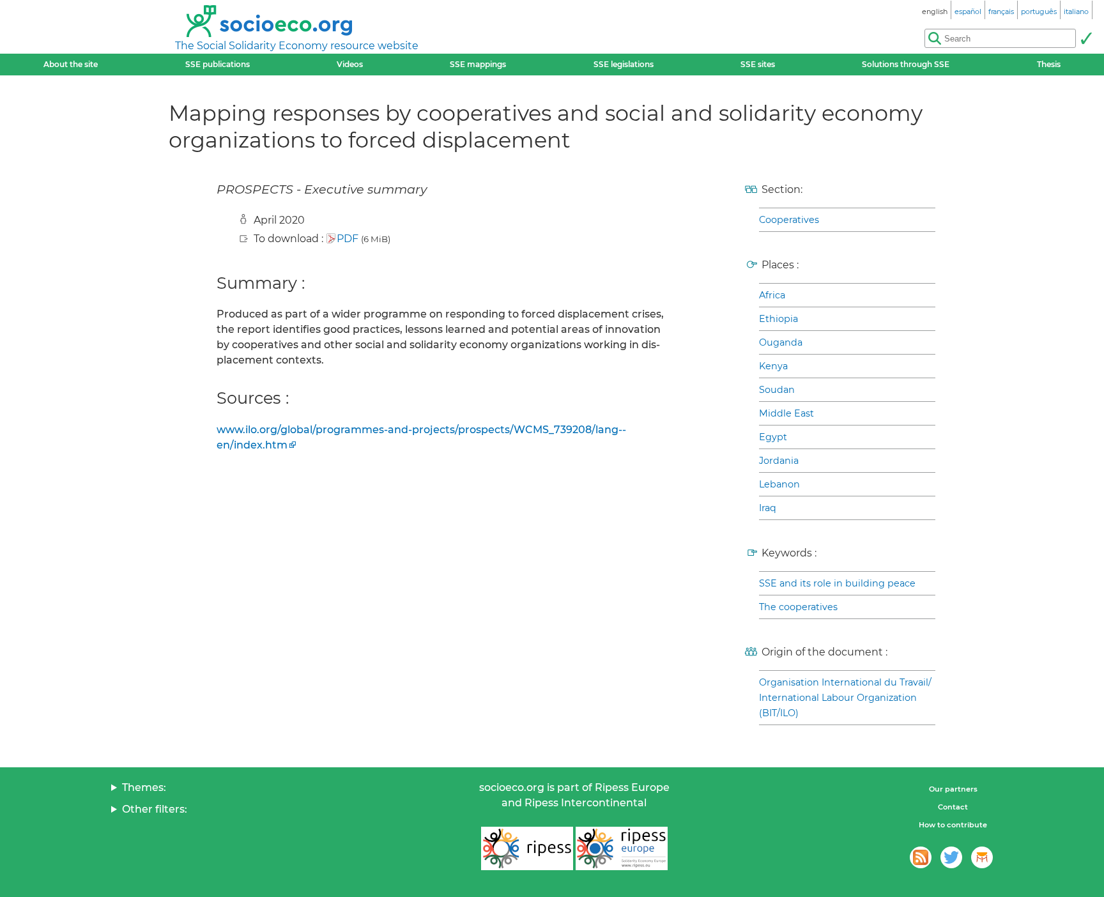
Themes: (144, 787)
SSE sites (757, 64)
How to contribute (953, 824)
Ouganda (780, 342)
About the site (70, 64)
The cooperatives (798, 607)
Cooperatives (789, 220)
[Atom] (920, 857)
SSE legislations (624, 64)
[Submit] (1086, 38)
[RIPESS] (527, 848)
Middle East (786, 413)
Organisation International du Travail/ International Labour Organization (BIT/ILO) (845, 698)
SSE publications (217, 64)
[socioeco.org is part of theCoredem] (982, 857)
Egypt (773, 437)
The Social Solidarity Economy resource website (296, 46)
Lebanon (779, 484)
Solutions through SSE (905, 64)
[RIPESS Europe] (622, 848)
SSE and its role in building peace (837, 583)
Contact (953, 806)
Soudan (777, 389)
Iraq (767, 508)
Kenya (773, 366)
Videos (350, 64)
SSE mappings (478, 64)
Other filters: (154, 809)
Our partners (953, 789)
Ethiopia (778, 319)
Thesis (1049, 64)
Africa (772, 295)
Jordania (779, 460)
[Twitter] (951, 857)
